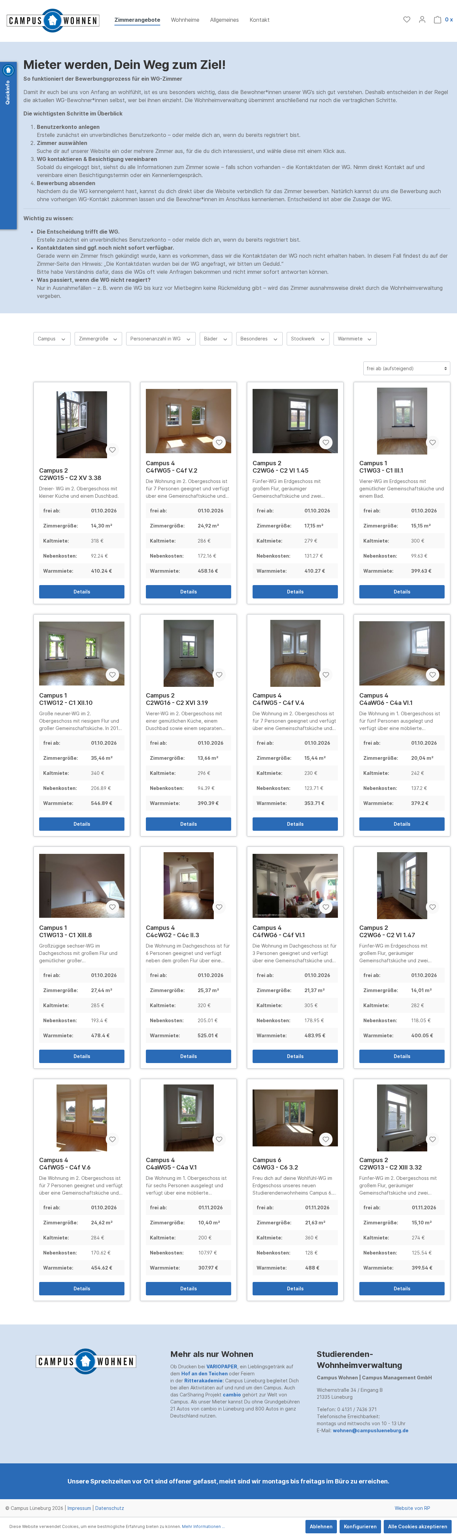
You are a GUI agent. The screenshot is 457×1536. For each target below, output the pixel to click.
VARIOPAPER (221, 1366)
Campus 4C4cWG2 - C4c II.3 (172, 931)
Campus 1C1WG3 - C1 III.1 (381, 467)
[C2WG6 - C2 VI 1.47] (402, 885)
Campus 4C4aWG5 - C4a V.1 (171, 1163)
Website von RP (412, 1508)
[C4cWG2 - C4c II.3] (188, 885)
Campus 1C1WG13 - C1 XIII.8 (65, 931)
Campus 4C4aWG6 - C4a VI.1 (386, 699)
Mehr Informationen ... (203, 1526)
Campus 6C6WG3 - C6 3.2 (275, 1163)
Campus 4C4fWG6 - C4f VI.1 (279, 931)
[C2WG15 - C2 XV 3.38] (81, 425)
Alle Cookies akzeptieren (417, 1526)
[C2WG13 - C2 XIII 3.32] (402, 1117)
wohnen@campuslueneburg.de (370, 1430)
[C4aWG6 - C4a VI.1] (402, 653)
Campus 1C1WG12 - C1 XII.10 (66, 699)
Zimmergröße (94, 338)
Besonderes (255, 338)
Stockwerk (303, 338)
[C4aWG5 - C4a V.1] (188, 1117)
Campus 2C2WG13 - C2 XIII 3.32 (390, 1163)
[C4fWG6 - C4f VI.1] (295, 885)
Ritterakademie (203, 1380)
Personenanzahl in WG (156, 338)
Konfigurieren (360, 1526)
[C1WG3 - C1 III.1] (402, 421)
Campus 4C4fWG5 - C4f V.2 (171, 467)
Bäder (211, 338)
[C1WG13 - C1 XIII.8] (81, 885)
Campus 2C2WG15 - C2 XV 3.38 (70, 474)
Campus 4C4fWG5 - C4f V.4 (278, 699)
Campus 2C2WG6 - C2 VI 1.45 (280, 467)
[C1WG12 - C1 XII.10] (81, 653)
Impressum (79, 1508)
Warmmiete (351, 338)
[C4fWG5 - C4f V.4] (295, 653)
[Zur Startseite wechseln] (53, 20)
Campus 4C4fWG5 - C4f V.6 (65, 1163)
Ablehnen (321, 1526)
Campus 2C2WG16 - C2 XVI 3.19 (177, 699)
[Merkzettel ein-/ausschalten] (112, 450)
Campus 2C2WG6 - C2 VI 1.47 (387, 931)
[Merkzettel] (407, 19)
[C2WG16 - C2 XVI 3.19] (188, 653)
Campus (47, 338)
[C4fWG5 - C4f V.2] (188, 421)
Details (82, 591)
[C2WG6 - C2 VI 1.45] (295, 421)
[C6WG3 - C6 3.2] (295, 1117)
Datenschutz (109, 1508)
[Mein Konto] (422, 19)
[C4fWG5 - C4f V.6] (81, 1117)
